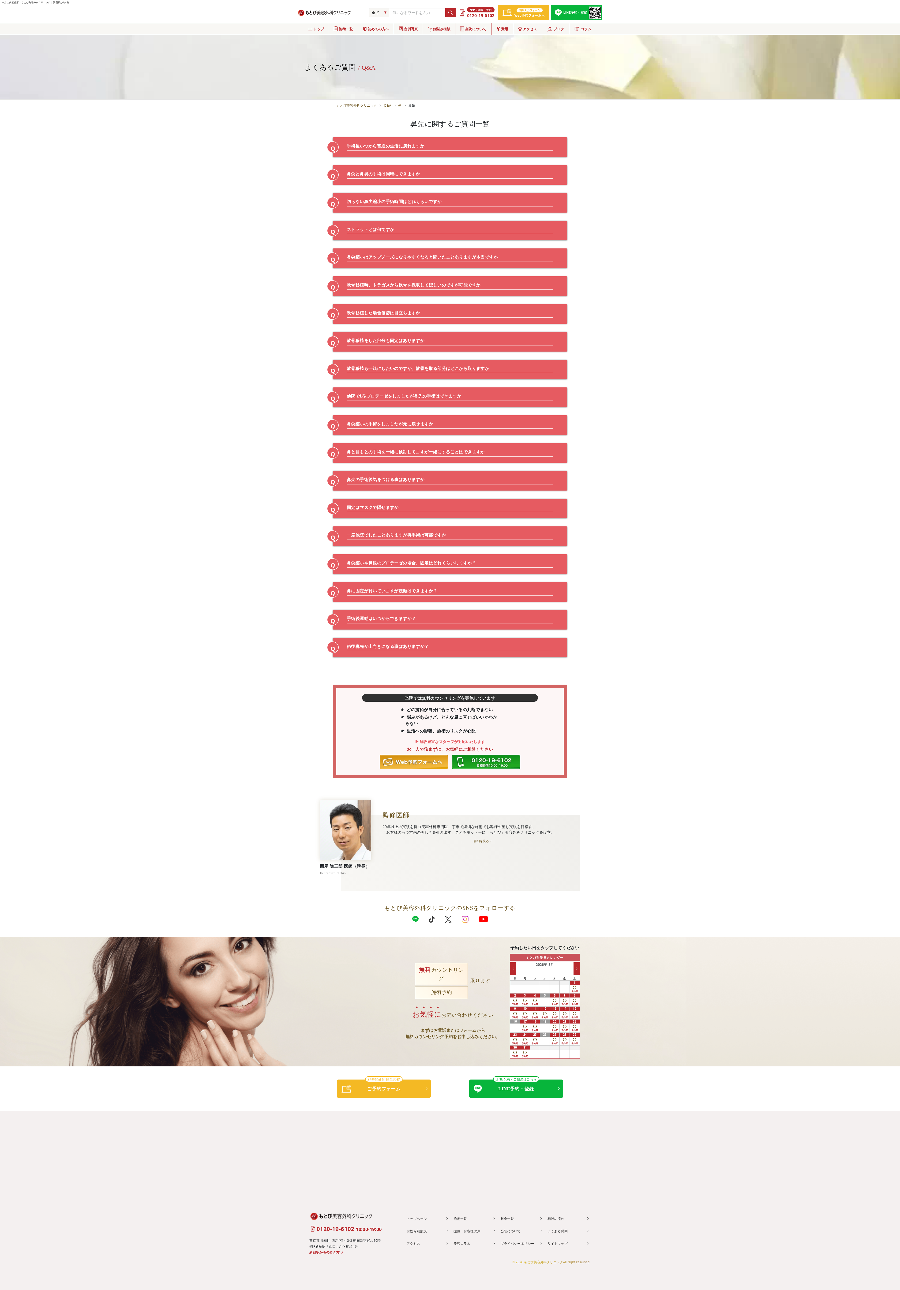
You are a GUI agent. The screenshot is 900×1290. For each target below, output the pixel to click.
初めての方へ (378, 28)
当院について (476, 28)
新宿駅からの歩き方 (324, 1252)
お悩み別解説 (417, 1231)
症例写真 (411, 28)
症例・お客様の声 (467, 1231)
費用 (504, 28)
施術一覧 (346, 28)
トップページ (417, 1218)
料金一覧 (507, 1218)
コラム (586, 28)
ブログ (559, 28)
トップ (318, 28)
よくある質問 (558, 1231)
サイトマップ (558, 1243)
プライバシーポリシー (517, 1243)
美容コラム (462, 1243)
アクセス (530, 28)
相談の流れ (556, 1218)
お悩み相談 (442, 28)
